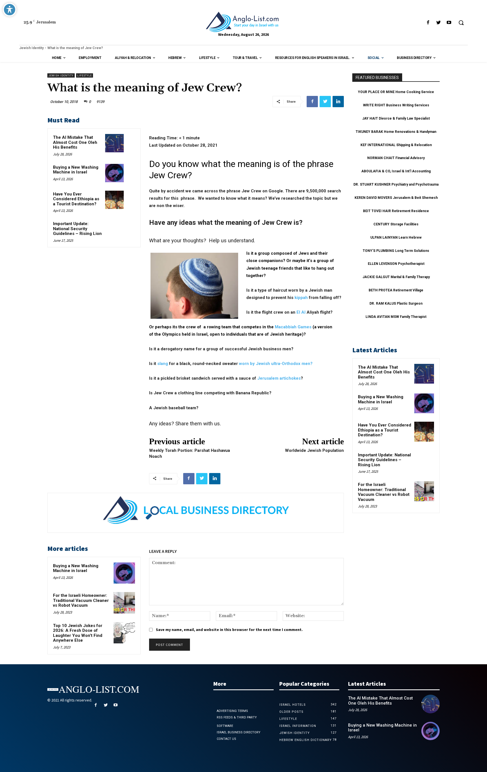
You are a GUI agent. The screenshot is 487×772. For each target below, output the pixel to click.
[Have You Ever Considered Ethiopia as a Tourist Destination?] (114, 200)
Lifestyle (84, 75)
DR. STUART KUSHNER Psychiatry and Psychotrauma (396, 184)
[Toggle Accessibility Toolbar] (9, 9)
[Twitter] (438, 23)
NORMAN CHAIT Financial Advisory (396, 158)
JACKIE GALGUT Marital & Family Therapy (396, 277)
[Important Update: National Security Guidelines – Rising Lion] (114, 229)
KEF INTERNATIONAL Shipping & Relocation (396, 145)
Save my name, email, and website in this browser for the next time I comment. (229, 629)
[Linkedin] (338, 101)
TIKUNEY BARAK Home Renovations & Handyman (396, 132)
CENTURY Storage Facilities (396, 224)
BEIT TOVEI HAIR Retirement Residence (396, 211)
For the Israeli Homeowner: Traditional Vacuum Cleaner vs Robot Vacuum (81, 600)
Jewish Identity (31, 48)
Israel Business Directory (238, 732)
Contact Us (226, 739)
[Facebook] (428, 23)
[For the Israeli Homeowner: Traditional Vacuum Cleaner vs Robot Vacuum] (124, 602)
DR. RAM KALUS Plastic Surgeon (395, 303)
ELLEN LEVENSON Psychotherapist (396, 264)
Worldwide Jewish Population (314, 450)
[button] (461, 22)
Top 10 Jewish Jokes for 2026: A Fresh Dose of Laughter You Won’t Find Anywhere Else (77, 633)
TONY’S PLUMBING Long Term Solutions (396, 251)
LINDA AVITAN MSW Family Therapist (396, 317)
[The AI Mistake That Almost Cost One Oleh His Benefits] (114, 143)
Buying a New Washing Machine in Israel (75, 170)
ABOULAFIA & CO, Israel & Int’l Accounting (396, 171)
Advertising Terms (232, 711)
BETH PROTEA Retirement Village (396, 290)
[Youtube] (449, 23)
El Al (301, 312)
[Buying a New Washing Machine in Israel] (114, 173)
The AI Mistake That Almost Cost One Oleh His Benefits (75, 142)
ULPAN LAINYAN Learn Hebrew (396, 237)
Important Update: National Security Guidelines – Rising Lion (77, 228)
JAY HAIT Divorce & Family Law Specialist (396, 118)
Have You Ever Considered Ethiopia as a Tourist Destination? (76, 199)
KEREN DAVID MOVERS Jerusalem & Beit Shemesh (396, 198)
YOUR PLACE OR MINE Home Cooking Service (396, 92)
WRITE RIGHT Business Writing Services (396, 105)
